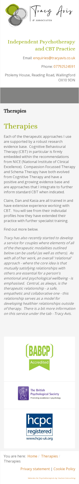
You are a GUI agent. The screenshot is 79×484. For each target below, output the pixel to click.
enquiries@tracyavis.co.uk (54, 58)
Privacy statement (35, 468)
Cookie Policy (64, 468)
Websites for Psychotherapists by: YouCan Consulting (51, 478)
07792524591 (64, 66)
